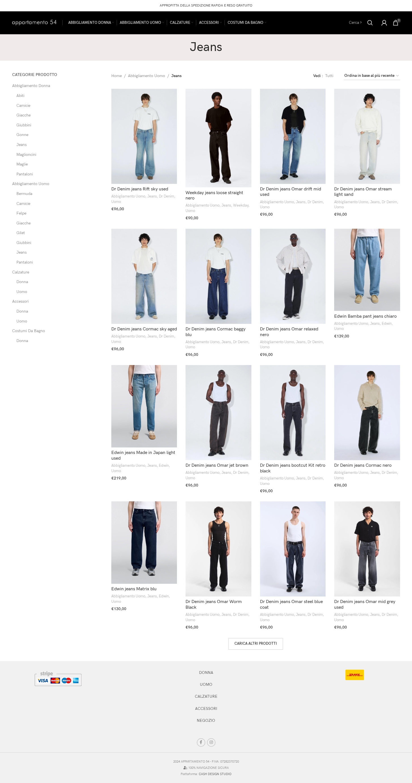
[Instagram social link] (211, 742)
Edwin (387, 323)
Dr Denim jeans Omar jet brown (216, 465)
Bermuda (24, 193)
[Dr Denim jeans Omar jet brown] (218, 412)
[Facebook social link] (201, 742)
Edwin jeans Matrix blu (134, 589)
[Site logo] (34, 22)
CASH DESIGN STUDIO (215, 774)
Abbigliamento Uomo (30, 183)
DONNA (206, 672)
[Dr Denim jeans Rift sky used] (144, 136)
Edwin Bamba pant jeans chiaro (365, 316)
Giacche (23, 115)
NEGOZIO (206, 720)
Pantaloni (24, 174)
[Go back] (183, 47)
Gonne (22, 134)
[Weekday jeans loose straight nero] (218, 138)
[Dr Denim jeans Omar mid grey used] (367, 549)
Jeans (21, 144)
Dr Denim (166, 196)
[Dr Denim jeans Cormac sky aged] (144, 276)
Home (116, 75)
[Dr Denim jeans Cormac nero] (367, 412)
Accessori (20, 301)
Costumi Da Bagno (28, 330)
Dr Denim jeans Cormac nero (363, 465)
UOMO (206, 684)
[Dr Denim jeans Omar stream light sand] (367, 136)
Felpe (21, 213)
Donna (22, 281)
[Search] (370, 22)
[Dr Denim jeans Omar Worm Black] (218, 549)
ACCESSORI (206, 708)
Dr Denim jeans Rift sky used (139, 189)
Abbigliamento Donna (31, 85)
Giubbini (23, 125)
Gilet (20, 232)
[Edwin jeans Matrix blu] (144, 542)
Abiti (20, 95)
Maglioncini (26, 154)
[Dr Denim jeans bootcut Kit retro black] (293, 412)
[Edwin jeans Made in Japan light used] (144, 406)
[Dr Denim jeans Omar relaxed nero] (293, 276)
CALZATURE (206, 696)
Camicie (23, 105)
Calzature (20, 272)
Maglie (22, 164)
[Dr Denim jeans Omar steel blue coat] (293, 549)
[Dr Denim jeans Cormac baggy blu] (218, 276)
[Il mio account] (384, 22)
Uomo (21, 291)
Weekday (240, 205)
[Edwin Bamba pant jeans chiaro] (367, 270)
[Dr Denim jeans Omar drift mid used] (293, 136)
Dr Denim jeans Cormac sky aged (144, 329)
